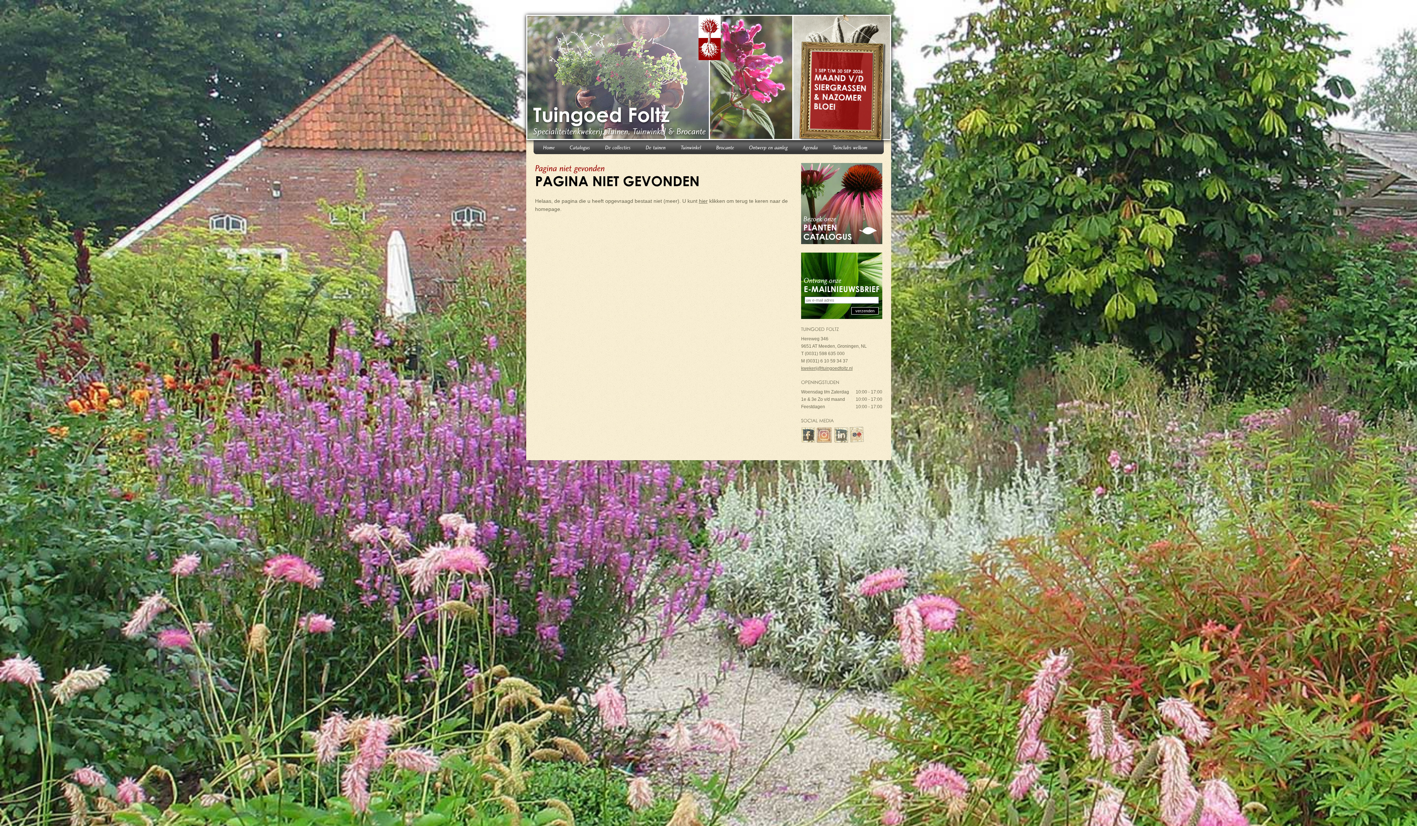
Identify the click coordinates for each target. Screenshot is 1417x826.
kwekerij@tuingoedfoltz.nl (827, 368)
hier (703, 201)
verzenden (865, 311)
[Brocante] (725, 147)
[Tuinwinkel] (691, 147)
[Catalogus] (580, 147)
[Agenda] (810, 147)
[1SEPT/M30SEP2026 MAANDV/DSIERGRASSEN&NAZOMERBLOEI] (843, 79)
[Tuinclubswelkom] (850, 147)
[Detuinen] (655, 147)
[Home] (549, 147)
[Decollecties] (618, 147)
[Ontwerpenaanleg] (769, 147)
